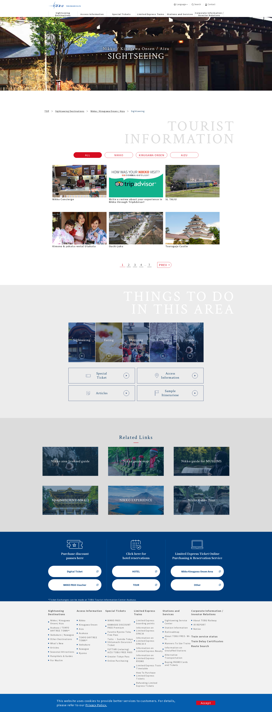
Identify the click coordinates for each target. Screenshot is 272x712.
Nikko (82, 620)
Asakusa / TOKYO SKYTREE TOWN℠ (60, 629)
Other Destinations (61, 639)
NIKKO (118, 155)
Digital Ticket (75, 571)
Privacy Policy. (96, 705)
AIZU (184, 155)
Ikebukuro (84, 644)
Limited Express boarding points (145, 622)
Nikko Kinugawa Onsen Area (197, 571)
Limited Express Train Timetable (148, 667)
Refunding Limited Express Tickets (146, 684)
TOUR (136, 585)
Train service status (204, 636)
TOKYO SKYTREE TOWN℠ (88, 639)
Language (181, 4)
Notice (197, 628)
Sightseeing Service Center (176, 622)
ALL (87, 155)
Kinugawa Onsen (88, 624)
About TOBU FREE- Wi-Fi (178, 638)
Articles (54, 647)
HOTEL (136, 571)
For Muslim (56, 660)
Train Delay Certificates (207, 641)
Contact (211, 4)
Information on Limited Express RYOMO (145, 658)
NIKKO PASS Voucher (74, 585)
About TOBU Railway (205, 620)
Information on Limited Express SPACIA (145, 630)
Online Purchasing (118, 660)
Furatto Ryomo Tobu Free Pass (119, 633)
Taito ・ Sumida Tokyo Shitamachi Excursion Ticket (120, 642)
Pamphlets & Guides (61, 656)
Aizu (81, 628)
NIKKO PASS (114, 620)
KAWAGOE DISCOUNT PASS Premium (119, 626)
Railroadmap (172, 631)
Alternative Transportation (173, 656)
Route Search (200, 646)
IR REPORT (199, 624)
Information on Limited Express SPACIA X (145, 640)
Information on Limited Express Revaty (149, 649)
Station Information (176, 627)
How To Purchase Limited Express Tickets (146, 675)
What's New (56, 643)
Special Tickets (115, 610)
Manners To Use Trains (178, 643)
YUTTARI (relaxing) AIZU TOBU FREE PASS (120, 651)
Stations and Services (171, 612)
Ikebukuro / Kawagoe (62, 634)
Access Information (89, 610)
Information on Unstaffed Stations (175, 649)
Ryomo (83, 653)
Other (197, 585)
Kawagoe (84, 648)
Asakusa (83, 633)
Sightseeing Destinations (56, 612)
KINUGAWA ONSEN (151, 155)
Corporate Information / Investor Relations (207, 612)
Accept (206, 703)
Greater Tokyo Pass (118, 656)
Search (197, 4)
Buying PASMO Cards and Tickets (176, 663)
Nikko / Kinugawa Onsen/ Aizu (60, 622)
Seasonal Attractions (62, 651)
